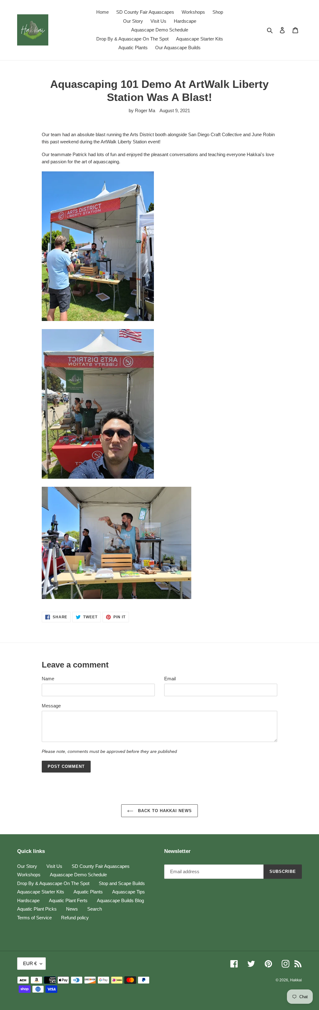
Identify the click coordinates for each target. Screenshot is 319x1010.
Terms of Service (34, 917)
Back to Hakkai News (164, 810)
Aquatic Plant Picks (37, 909)
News (72, 909)
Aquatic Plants (88, 891)
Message (51, 705)
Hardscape (28, 900)
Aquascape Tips (128, 891)
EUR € (30, 963)
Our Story (27, 866)
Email (170, 678)
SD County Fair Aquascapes (101, 866)
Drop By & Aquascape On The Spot (53, 883)
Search (94, 909)
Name (48, 678)
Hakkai (296, 980)
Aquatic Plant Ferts (68, 900)
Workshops (28, 874)
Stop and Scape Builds (122, 883)
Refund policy (75, 917)
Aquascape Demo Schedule (78, 874)
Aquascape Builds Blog (120, 900)
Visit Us (54, 866)
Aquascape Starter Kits (40, 891)
